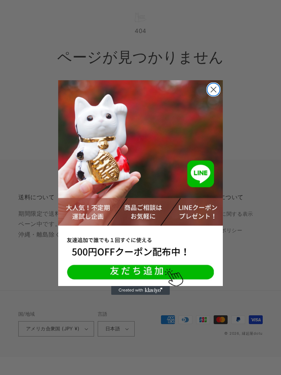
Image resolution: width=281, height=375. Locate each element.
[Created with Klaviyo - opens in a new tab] (140, 290)
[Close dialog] (213, 89)
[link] (140, 183)
